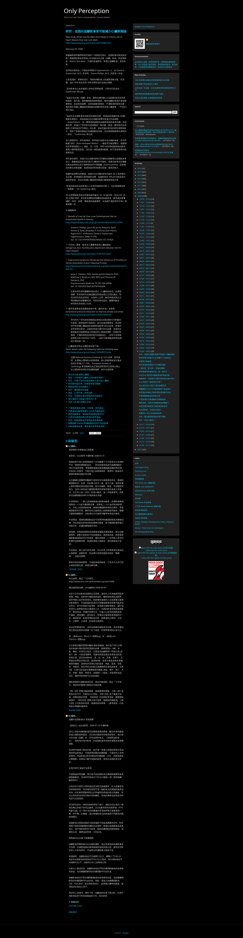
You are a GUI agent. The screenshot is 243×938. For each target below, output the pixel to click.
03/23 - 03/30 (145, 337)
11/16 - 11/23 (145, 220)
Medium (138, 494)
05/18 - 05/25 (145, 310)
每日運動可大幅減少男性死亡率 (82, 398)
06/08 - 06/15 (145, 299)
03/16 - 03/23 (145, 341)
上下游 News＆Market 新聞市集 (148, 506)
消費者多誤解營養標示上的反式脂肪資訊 (86, 411)
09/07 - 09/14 (145, 254)
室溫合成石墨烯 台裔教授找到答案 (148, 98)
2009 (139, 192)
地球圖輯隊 (139, 479)
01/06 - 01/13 (145, 445)
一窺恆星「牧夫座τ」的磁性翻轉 (152, 368)
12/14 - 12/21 (145, 206)
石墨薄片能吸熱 (145, 361)
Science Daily (140, 475)
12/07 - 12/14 (145, 209)
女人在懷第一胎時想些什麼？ (150, 382)
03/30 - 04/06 (145, 334)
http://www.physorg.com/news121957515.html (88, 253)
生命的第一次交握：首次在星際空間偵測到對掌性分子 (155, 89)
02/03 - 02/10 (145, 431)
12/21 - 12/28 (145, 202)
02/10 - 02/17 (145, 428)
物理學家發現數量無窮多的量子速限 (149, 94)
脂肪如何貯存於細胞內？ (79, 386)
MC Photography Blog (144, 532)
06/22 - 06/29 (145, 292)
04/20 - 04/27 (145, 323)
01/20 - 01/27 (145, 438)
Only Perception (86, 11)
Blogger (125, 933)
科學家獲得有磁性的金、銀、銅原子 (153, 371)
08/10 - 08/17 (145, 268)
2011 (139, 185)
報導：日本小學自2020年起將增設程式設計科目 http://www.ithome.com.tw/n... (154, 145)
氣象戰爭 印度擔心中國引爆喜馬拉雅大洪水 (156, 378)
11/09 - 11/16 (145, 223)
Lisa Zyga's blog (141, 467)
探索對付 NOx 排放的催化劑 (150, 413)
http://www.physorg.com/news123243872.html (88, 352)
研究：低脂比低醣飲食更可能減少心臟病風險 (156, 354)
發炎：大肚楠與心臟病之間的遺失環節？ (86, 377)
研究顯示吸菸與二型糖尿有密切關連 (84, 383)
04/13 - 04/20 (145, 327)
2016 (139, 168)
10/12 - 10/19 (145, 237)
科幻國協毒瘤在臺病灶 (144, 514)
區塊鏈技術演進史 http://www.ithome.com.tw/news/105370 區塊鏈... (154, 152)
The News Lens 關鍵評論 (145, 483)
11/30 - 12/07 (145, 213)
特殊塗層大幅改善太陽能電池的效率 (153, 406)
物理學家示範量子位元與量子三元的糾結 (155, 358)
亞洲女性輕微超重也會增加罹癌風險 (84, 417)
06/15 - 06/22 (145, 296)
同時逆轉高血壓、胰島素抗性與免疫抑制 (86, 426)
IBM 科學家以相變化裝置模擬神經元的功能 (152, 80)
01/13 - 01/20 (145, 441)
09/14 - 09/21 (145, 251)
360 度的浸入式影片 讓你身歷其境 (152, 385)
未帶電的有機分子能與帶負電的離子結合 (155, 392)
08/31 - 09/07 (145, 258)
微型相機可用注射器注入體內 (146, 84)
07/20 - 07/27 (145, 278)
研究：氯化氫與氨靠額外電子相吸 (152, 416)
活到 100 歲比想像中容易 (79, 401)
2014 (139, 175)
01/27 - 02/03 (145, 435)
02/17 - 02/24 (145, 424)
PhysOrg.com (140, 471)
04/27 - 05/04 (145, 320)
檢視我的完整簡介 (153, 44)
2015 (139, 172)
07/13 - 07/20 (145, 282)
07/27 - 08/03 (145, 275)
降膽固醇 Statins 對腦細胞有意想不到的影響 (88, 423)
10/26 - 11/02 (145, 230)
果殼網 (137, 498)
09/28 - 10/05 (145, 244)
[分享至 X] (95, 433)
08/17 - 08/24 (145, 265)
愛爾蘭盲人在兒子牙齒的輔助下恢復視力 (155, 389)
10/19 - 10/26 (145, 233)
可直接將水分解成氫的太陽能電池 (152, 399)
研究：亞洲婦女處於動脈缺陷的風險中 (85, 395)
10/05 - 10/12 (145, 240)
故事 (137, 463)
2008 (139, 196)
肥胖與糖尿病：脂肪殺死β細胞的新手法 (86, 414)
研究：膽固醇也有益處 (78, 389)
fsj (69, 446)
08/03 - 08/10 (145, 271)
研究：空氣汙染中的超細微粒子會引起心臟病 (88, 380)
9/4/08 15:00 (74, 710)
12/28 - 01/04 (145, 199)
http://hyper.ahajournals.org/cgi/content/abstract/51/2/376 (94, 222)
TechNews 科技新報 (143, 502)
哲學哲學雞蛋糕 (141, 510)
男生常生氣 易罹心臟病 (78, 374)
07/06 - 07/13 (145, 285)
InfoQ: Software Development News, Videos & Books (154, 523)
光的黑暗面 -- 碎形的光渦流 (150, 409)
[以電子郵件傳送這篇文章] (90, 433)
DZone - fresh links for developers (149, 528)
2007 (139, 449)
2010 (139, 189)
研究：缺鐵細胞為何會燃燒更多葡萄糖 (85, 420)
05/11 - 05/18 (145, 313)
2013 (139, 179)
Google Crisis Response (145, 26)
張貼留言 (73, 912)
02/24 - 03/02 (145, 351)
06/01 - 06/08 (145, 303)
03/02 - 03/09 (145, 348)
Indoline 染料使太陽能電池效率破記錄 (154, 375)
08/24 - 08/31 (145, 261)
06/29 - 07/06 (145, 289)
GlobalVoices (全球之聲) (144, 490)
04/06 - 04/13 (145, 330)
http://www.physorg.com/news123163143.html (88, 314)
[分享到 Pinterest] (100, 433)
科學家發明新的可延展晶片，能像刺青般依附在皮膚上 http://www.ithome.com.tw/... (155, 139)
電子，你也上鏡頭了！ (148, 420)
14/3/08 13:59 (75, 569)
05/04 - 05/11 (145, 316)
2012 (139, 182)
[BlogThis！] (92, 433)
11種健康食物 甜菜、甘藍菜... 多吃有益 (85, 408)
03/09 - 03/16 (145, 344)
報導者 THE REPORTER (144, 487)
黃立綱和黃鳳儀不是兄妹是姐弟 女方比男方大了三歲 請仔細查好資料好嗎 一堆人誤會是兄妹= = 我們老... (155, 131)
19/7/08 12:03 (75, 906)
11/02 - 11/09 (145, 226)
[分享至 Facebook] (97, 433)
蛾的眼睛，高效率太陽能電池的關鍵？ (154, 403)
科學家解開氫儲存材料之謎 (149, 396)
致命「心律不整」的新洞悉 (80, 392)
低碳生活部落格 (141, 518)
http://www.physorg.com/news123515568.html (88, 43)
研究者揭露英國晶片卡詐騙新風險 (152, 364)
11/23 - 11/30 (145, 216)
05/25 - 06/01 (145, 306)
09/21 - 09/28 (145, 247)
